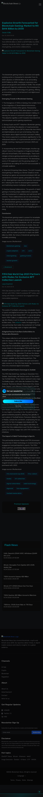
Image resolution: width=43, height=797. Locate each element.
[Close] (32, 391)
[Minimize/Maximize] (39, 791)
